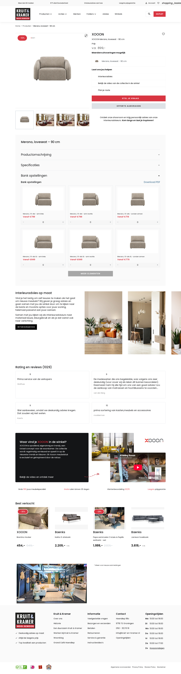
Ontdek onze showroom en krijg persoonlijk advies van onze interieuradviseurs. (128, 119)
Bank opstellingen (34, 175)
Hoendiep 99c (122, 618)
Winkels (118, 14)
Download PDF (151, 182)
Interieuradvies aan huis (93, 3)
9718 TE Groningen (125, 623)
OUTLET (159, 14)
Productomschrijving (36, 154)
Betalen (91, 628)
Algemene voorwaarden (121, 667)
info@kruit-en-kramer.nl (128, 633)
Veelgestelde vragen (98, 618)
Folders (90, 14)
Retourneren (94, 633)
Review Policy (150, 667)
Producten (44, 14)
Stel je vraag (130, 98)
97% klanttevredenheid (59, 3)
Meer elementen (90, 273)
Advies (106, 14)
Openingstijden (123, 637)
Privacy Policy (137, 667)
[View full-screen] (86, 36)
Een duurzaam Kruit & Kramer (68, 628)
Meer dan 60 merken (26, 3)
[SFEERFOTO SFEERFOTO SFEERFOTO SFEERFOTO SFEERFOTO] (52, 70)
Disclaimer (161, 667)
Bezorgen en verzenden (99, 623)
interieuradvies (26, 327)
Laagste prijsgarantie (127, 3)
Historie (57, 623)
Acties (61, 14)
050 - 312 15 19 (122, 628)
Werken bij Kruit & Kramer (66, 633)
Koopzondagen (157, 648)
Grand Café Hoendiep (64, 642)
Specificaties (30, 165)
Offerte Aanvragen (129, 106)
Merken (77, 14)
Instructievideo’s (95, 642)
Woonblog (59, 637)
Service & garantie (96, 637)
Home (17, 26)
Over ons (58, 618)
